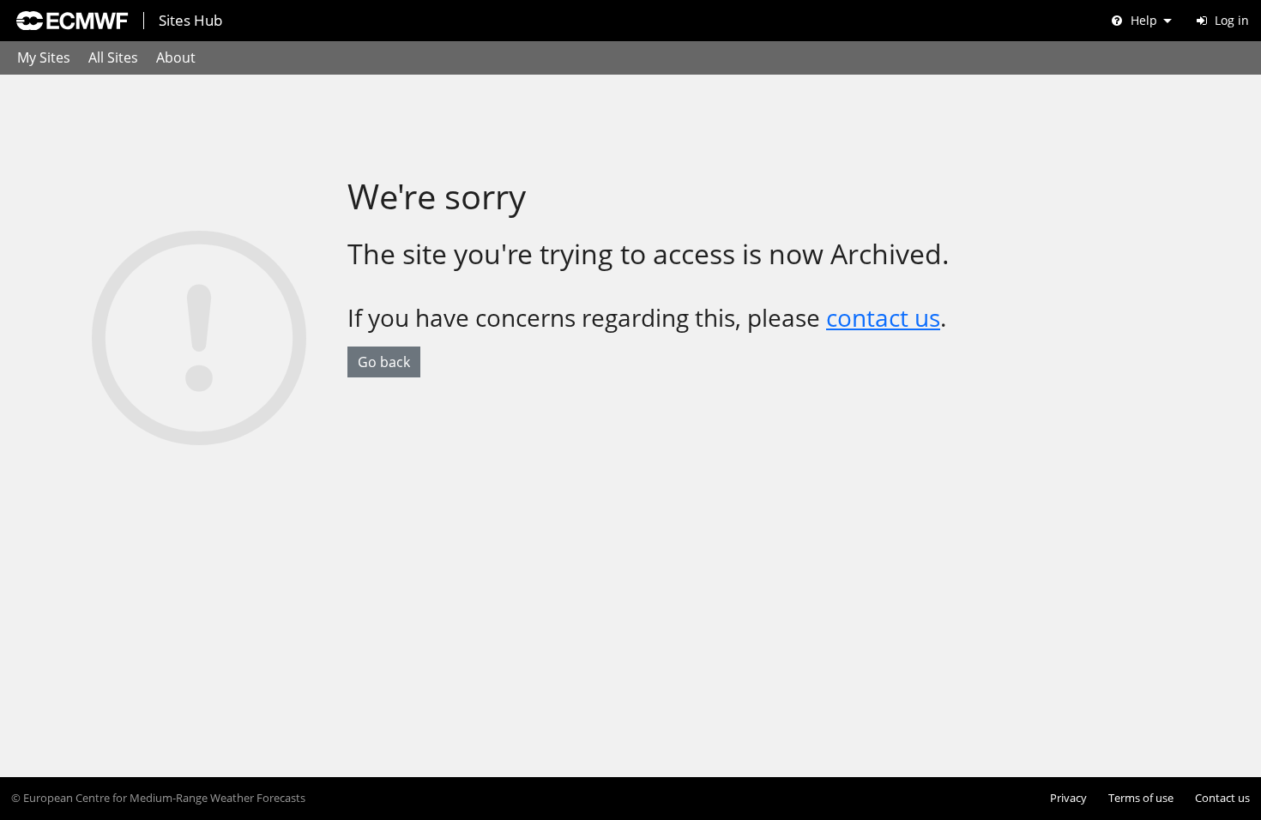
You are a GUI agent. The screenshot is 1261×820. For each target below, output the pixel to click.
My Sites (43, 57)
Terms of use (1141, 798)
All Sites (113, 57)
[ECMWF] (72, 20)
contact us (883, 317)
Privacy (1068, 798)
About (176, 57)
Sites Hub (190, 20)
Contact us (1222, 798)
